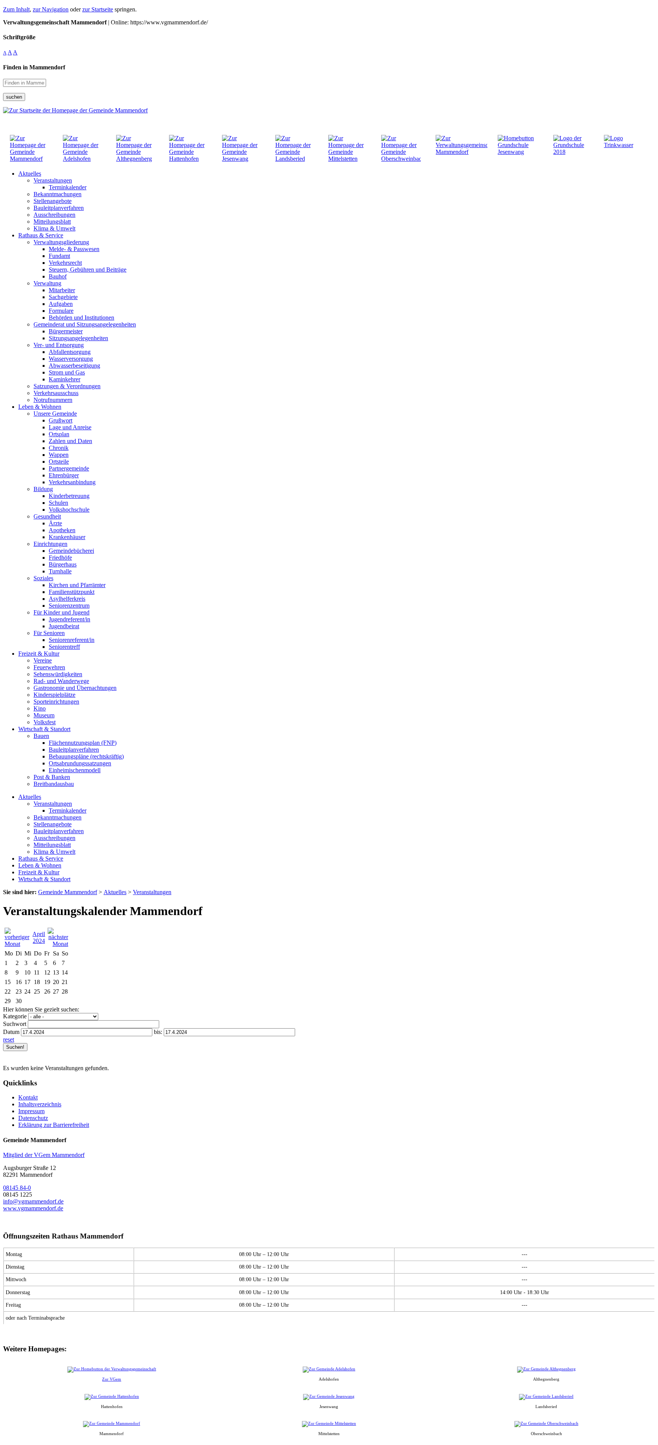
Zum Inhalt (16, 9)
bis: (158, 1032)
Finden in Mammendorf (34, 67)
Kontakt (28, 1097)
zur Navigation (51, 9)
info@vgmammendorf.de (33, 1201)
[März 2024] (17, 944)
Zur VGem (111, 1379)
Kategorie (15, 1016)
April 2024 (38, 937)
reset (8, 1039)
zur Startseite (97, 9)
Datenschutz (33, 1118)
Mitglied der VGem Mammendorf (44, 1155)
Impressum (31, 1111)
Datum (11, 1032)
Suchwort (14, 1024)
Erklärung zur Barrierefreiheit (53, 1125)
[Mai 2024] (58, 944)
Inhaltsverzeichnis (39, 1104)
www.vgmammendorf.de (33, 1208)
